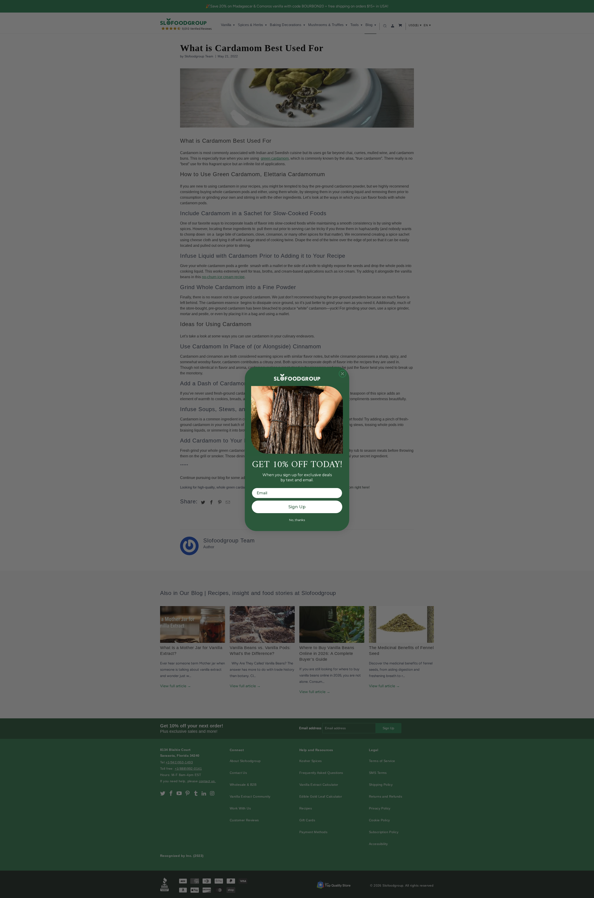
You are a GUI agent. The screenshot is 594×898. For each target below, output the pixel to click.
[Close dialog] (342, 373)
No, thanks (297, 520)
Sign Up (297, 506)
